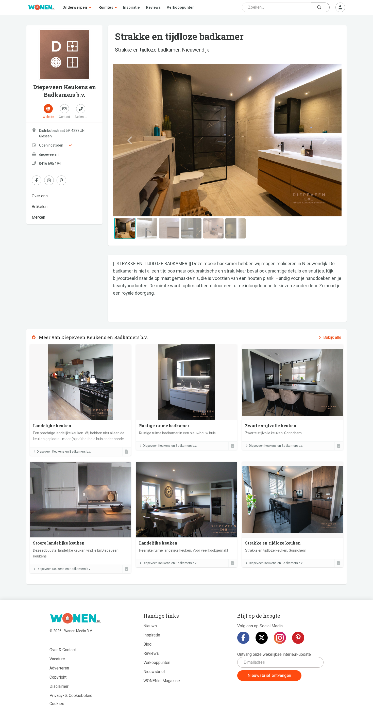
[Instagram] (280, 638)
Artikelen (39, 206)
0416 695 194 (50, 164)
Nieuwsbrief (154, 671)
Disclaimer (59, 686)
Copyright (57, 677)
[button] (130, 140)
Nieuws (150, 626)
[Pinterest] (298, 638)
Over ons (40, 196)
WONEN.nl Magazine (161, 680)
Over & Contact (62, 649)
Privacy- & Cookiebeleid (70, 695)
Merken (38, 217)
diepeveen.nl (49, 154)
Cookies (56, 703)
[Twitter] (262, 638)
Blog (147, 644)
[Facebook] (243, 638)
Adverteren (59, 668)
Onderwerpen (74, 7)
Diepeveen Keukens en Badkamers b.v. (64, 451)
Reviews (153, 7)
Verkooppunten (181, 7)
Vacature (57, 659)
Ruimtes (105, 7)
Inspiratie (131, 7)
